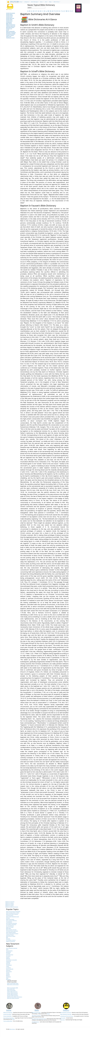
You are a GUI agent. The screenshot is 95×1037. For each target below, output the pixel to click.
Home (8, 1010)
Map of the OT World (10, 936)
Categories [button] (26, 1)
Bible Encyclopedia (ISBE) (12, 987)
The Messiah (9, 965)
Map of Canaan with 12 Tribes (12, 912)
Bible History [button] (56, 1)
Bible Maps (8, 928)
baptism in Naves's (9, 903)
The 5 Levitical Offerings (11, 920)
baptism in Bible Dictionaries (11, 906)
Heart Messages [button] (34, 1)
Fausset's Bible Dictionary (12, 995)
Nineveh (8, 918)
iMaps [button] (50, 1)
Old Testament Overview (11, 923)
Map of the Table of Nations (12, 914)
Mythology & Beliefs (10, 33)
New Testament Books (11, 932)
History (66, 1010)
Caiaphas (8, 962)
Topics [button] (41, 1)
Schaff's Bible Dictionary (12, 994)
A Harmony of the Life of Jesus (66, 1016)
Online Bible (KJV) (11, 989)
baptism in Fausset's (9, 901)
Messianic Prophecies (11, 32)
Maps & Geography (10, 31)
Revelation (8, 979)
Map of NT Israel (9, 927)
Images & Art (9, 28)
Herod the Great (9, 954)
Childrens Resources (10, 26)
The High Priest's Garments (12, 931)
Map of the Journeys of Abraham (13, 911)
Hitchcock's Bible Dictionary (13, 998)
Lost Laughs (62, 1018)
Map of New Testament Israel (12, 916)
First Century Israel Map (8, 1018)
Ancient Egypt (9, 14)
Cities (13, 1019)
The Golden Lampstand (11, 924)
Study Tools (8, 36)
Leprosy (8, 957)
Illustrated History (10, 27)
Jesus (7, 30)
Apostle (7, 972)
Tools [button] (46, 1)
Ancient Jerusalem (7, 1014)
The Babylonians (35, 1021)
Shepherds (8, 961)
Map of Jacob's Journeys (11, 929)
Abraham (8, 938)
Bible (37, 1010)
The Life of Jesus (9, 915)
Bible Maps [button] (19, 1)
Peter (7, 978)
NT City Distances (10, 925)
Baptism (8, 975)
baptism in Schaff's (9, 904)
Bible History (9, 23)
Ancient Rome (9, 20)
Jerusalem (8, 956)
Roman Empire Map (36, 1012)
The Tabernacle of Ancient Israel (39, 1018)
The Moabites (9, 921)
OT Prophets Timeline (11, 940)
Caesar (7, 966)
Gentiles (8, 974)
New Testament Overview (11, 948)
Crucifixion (8, 967)
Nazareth (8, 963)
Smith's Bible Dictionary (12, 991)
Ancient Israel (9, 17)
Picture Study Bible (7, 1016)
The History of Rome (36, 1015)
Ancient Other (9, 19)
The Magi (8, 953)
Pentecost (8, 970)
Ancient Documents (10, 13)
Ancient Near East (10, 18)
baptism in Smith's (9, 905)
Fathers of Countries (10, 941)
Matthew (8, 958)
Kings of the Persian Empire (12, 933)
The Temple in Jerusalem (11, 959)
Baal (7, 937)
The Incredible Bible (7, 1021)
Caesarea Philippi (10, 934)
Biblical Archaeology (10, 24)
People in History (10, 35)
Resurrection (9, 971)
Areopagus (8, 976)
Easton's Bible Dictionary (12, 993)
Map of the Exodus (10, 919)
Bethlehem (8, 952)
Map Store (62, 1019)
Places (48, 1013)
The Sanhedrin (9, 950)
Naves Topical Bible (11, 990)
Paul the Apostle (9, 969)
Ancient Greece (9, 15)
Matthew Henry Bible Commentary (14, 997)
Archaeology (9, 22)
